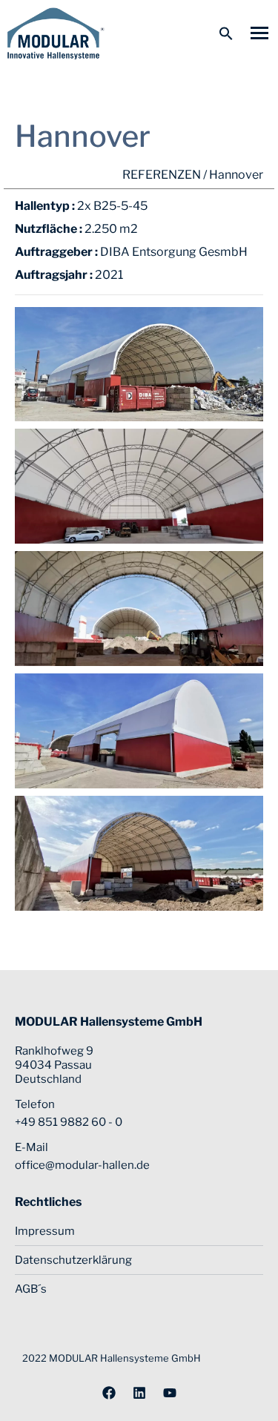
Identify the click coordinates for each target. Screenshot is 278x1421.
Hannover (236, 175)
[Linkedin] (139, 1392)
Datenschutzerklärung (73, 1260)
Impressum (45, 1231)
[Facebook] (109, 1392)
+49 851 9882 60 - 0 (68, 1122)
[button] (226, 33)
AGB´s (31, 1289)
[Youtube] (169, 1392)
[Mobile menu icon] (259, 33)
